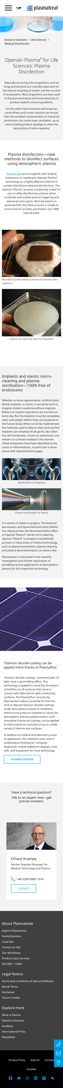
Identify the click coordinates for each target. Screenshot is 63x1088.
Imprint (35, 1060)
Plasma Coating (22, 759)
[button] (19, 8)
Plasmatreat (13, 174)
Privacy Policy (17, 1060)
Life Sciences (39, 39)
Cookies (31, 1069)
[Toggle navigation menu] (8, 8)
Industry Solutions (16, 39)
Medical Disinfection (17, 43)
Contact (23, 888)
